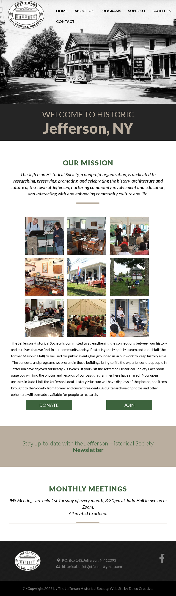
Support (137, 10)
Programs (110, 10)
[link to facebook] (162, 560)
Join (129, 405)
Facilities (161, 10)
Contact (65, 21)
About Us (84, 10)
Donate (49, 405)
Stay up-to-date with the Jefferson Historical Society (88, 446)
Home (62, 10)
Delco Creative (140, 588)
